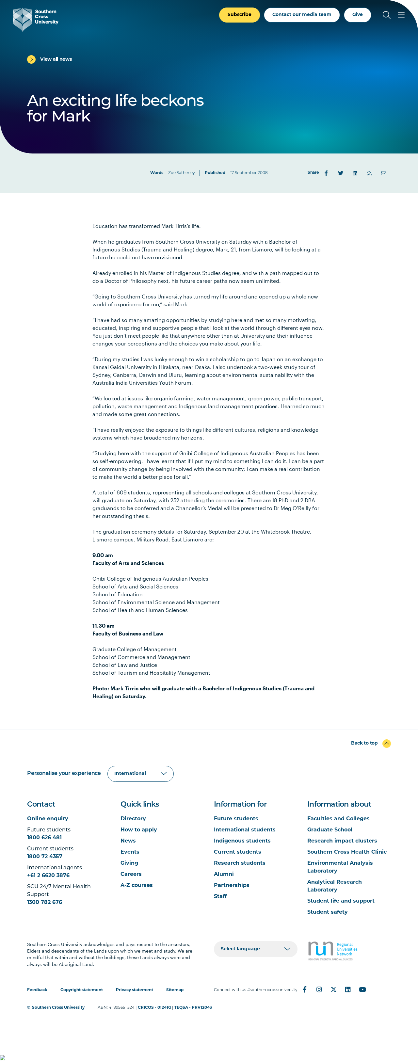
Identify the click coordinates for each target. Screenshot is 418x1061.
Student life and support (341, 901)
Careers (131, 874)
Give (357, 14)
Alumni (224, 874)
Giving (129, 863)
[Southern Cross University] (35, 20)
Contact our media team (301, 14)
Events (130, 852)
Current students (237, 852)
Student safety (327, 912)
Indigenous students (242, 841)
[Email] (384, 173)
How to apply (139, 830)
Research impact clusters (342, 841)
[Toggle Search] (386, 15)
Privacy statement (134, 990)
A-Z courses (137, 885)
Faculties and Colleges (338, 819)
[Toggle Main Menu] (401, 15)
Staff (220, 896)
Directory (133, 819)
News (128, 841)
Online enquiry (47, 819)
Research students (239, 863)
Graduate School (329, 830)
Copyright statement (81, 990)
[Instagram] (319, 989)
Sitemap (175, 990)
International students (245, 830)
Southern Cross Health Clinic (347, 852)
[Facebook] (326, 173)
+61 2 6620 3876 (48, 875)
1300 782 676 (44, 902)
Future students (236, 819)
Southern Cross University (58, 1008)
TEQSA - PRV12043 (193, 1008)
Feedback (37, 990)
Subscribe (239, 14)
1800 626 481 (44, 838)
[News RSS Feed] (369, 173)
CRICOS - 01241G (154, 1008)
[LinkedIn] (355, 173)
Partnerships (231, 885)
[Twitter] (340, 173)
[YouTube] (362, 989)
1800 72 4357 (44, 857)
